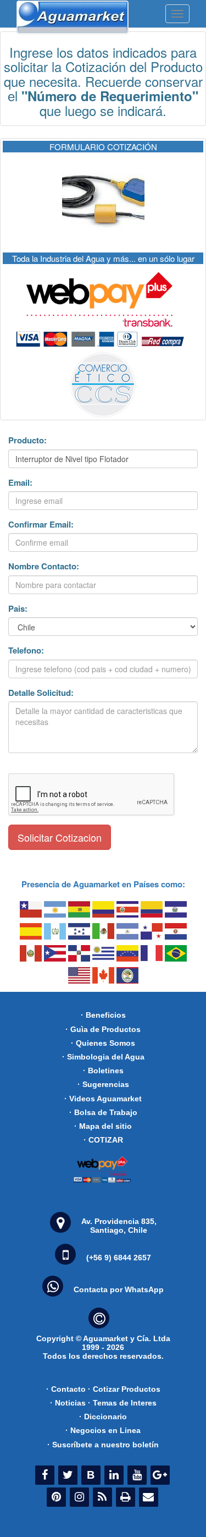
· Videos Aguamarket (103, 1098)
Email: (20, 482)
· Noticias (68, 1402)
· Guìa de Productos (103, 1029)
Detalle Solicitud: (41, 693)
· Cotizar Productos (124, 1389)
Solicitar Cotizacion (60, 837)
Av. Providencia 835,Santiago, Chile (119, 1225)
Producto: (27, 440)
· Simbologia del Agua (103, 1056)
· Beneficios (103, 1015)
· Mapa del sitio (103, 1126)
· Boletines (103, 1070)
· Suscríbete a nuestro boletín (103, 1444)
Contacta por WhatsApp (119, 1289)
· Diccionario (103, 1416)
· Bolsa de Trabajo (103, 1112)
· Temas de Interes (122, 1402)
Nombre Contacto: (43, 566)
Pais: (17, 608)
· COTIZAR (103, 1139)
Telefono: (26, 650)
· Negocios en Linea (103, 1430)
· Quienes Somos (103, 1043)
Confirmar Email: (41, 524)
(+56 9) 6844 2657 (118, 1257)
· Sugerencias (103, 1084)
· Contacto (66, 1389)
